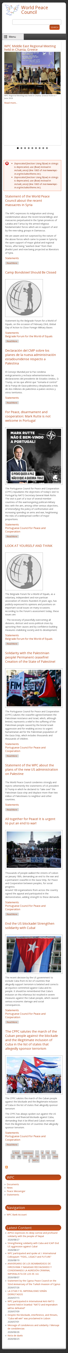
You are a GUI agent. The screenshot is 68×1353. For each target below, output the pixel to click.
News (10, 1187)
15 (31, 1156)
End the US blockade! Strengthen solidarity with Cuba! (29, 925)
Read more (13, 263)
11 (54, 1152)
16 (37, 1156)
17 (43, 1156)
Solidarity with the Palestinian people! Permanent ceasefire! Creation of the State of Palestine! (30, 657)
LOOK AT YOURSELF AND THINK (28, 546)
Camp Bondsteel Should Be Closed (30, 272)
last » (35, 1160)
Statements (12, 258)
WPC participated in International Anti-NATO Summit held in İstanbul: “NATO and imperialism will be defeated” (33, 1305)
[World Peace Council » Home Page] (12, 16)
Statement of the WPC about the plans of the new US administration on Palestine (31, 769)
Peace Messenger (16, 1191)
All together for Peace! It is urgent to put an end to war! (30, 821)
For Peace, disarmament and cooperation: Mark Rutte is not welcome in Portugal (28, 416)
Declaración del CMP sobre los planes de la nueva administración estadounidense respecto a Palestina (30, 356)
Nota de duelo (15, 1335)
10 (47, 1152)
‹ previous (28, 1152)
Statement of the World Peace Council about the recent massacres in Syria (27, 200)
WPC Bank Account (17, 1214)
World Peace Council (34, 9)
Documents (13, 1184)
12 (13, 1156)
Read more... (10, 102)
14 (25, 1156)
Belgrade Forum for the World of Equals (29, 336)
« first (16, 1152)
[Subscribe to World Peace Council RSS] (6, 1167)
